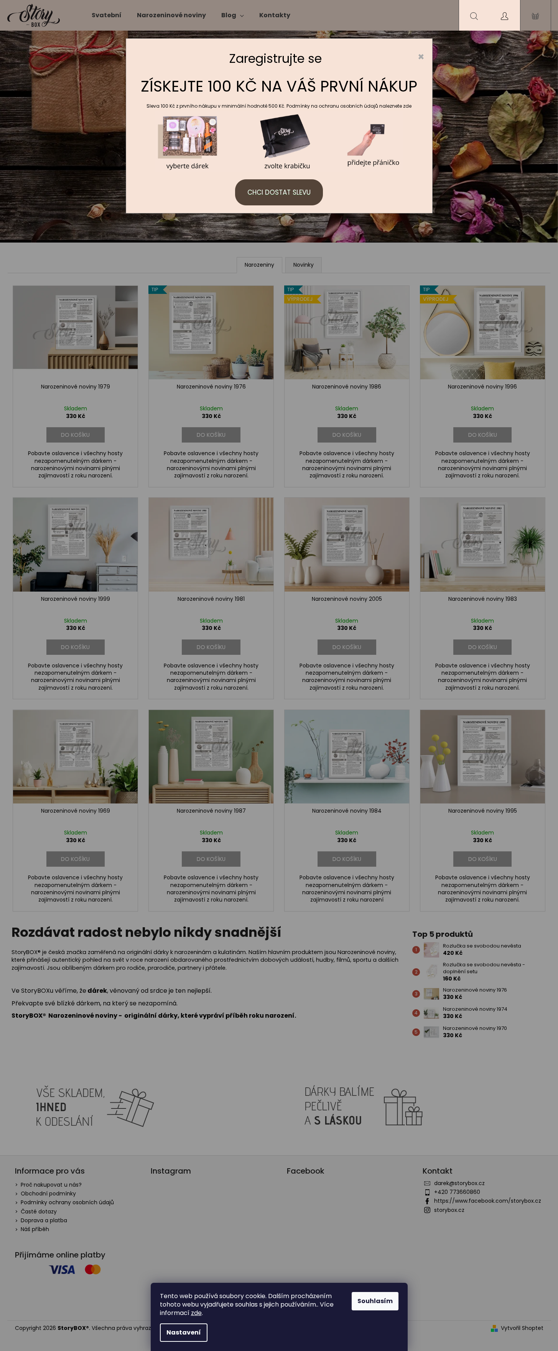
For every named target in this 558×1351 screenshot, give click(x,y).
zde (196, 1312)
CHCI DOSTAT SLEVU (279, 192)
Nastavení (183, 1332)
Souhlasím (375, 1301)
